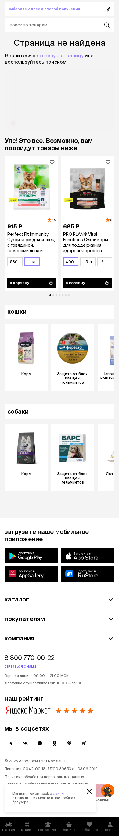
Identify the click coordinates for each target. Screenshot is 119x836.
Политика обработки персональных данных (44, 777)
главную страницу (62, 55)
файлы (58, 793)
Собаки (18, 411)
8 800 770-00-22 (30, 657)
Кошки (17, 311)
